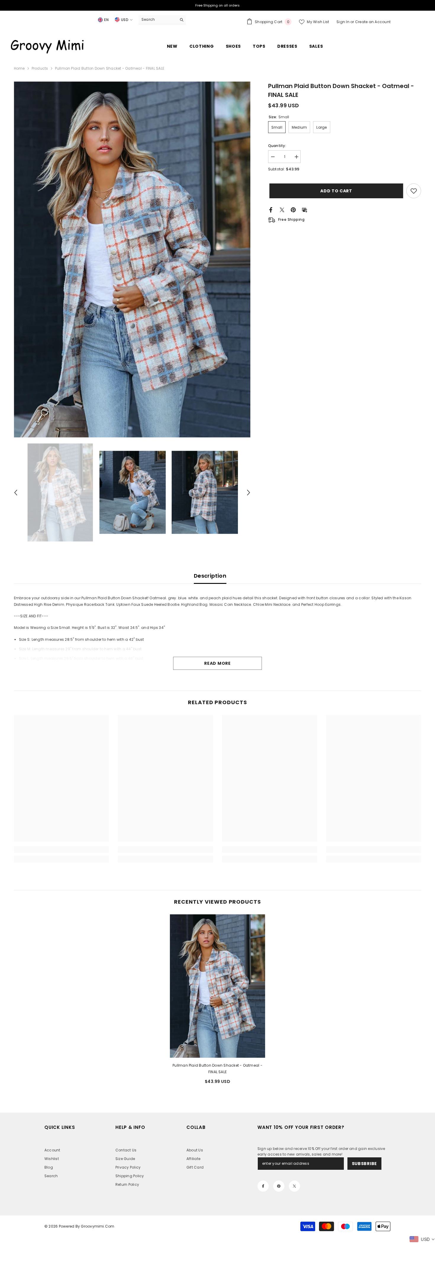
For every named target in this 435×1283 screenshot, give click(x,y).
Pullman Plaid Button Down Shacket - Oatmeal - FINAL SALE (217, 1068)
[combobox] (157, 19)
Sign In (343, 21)
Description (210, 575)
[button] (15, 492)
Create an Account (373, 21)
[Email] (304, 209)
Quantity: (277, 145)
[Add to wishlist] (413, 190)
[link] (61, 849)
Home (19, 68)
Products (40, 68)
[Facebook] (270, 209)
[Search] (162, 19)
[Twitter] (282, 209)
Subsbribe (364, 1164)
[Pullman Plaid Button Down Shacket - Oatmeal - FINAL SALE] (217, 985)
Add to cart (335, 191)
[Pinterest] (293, 209)
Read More (217, 663)
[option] (132, 259)
